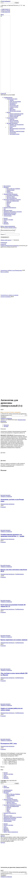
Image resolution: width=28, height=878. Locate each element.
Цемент (11, 108)
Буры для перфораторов (13, 200)
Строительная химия (12, 117)
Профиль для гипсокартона (17, 124)
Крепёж (12, 130)
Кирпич (9, 112)
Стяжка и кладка (14, 107)
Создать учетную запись (10, 227)
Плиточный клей (14, 105)
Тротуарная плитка (14, 134)
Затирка (12, 100)
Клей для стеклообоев (15, 101)
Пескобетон (13, 104)
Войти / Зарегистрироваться (11, 831)
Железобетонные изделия (17, 128)
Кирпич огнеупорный (15, 115)
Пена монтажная (14, 120)
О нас (5, 775)
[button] (3, 507)
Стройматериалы (19, 574)
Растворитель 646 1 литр (9, 743)
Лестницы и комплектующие (17, 131)
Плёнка (8, 191)
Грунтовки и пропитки (12, 195)
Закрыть (3, 835)
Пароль (3, 234)
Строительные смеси (12, 98)
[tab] (15, 425)
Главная (3, 245)
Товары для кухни (14, 121)
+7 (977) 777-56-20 (5, 10)
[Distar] (15, 184)
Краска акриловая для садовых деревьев (14, 640)
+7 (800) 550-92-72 (5, 9)
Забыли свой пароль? (6, 240)
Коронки (9, 202)
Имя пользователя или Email (8, 230)
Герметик (12, 119)
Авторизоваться (4, 237)
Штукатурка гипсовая (15, 111)
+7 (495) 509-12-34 (5, 12)
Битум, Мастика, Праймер (13, 188)
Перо (8, 205)
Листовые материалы (12, 123)
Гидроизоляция (10, 190)
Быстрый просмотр (5, 495)
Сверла (8, 206)
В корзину (3, 416)
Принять (3, 842)
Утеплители (10, 192)
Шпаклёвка (12, 109)
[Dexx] (14, 174)
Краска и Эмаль (11, 196)
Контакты (6, 778)
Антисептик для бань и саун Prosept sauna (11, 270)
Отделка (13, 132)
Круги (8, 203)
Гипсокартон (13, 126)
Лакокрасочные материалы (12, 245)
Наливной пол (13, 103)
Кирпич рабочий (14, 116)
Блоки (11, 127)
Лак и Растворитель (12, 198)
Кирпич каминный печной (16, 113)
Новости (6, 776)
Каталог (6, 772)
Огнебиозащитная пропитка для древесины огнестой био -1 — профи (12, 535)
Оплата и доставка (8, 774)
